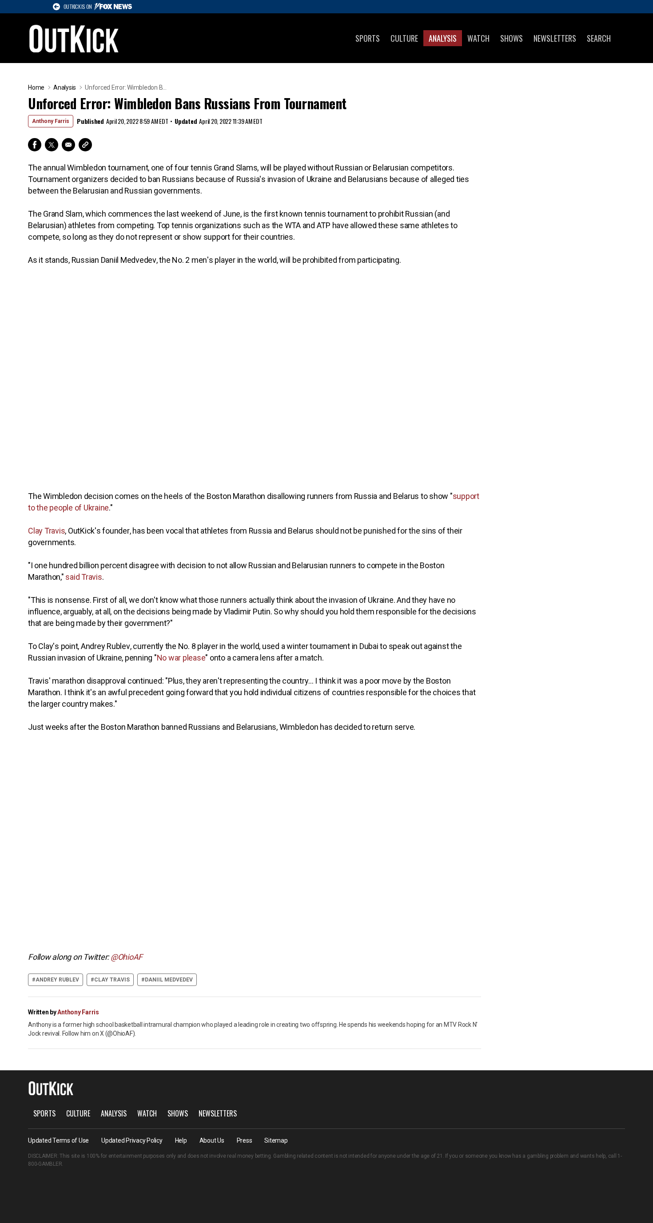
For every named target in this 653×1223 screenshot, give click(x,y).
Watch (478, 38)
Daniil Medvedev (169, 980)
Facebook (34, 144)
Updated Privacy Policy (132, 1140)
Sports (367, 38)
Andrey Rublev (57, 980)
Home (36, 87)
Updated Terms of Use (58, 1140)
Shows (511, 38)
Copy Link (85, 144)
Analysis (443, 38)
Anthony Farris (50, 121)
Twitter (51, 144)
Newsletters (555, 38)
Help (181, 1140)
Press (244, 1140)
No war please (181, 657)
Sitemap (275, 1140)
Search (599, 38)
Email (68, 144)
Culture (404, 38)
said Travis (83, 577)
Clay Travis (46, 530)
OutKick (74, 38)
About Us (211, 1140)
